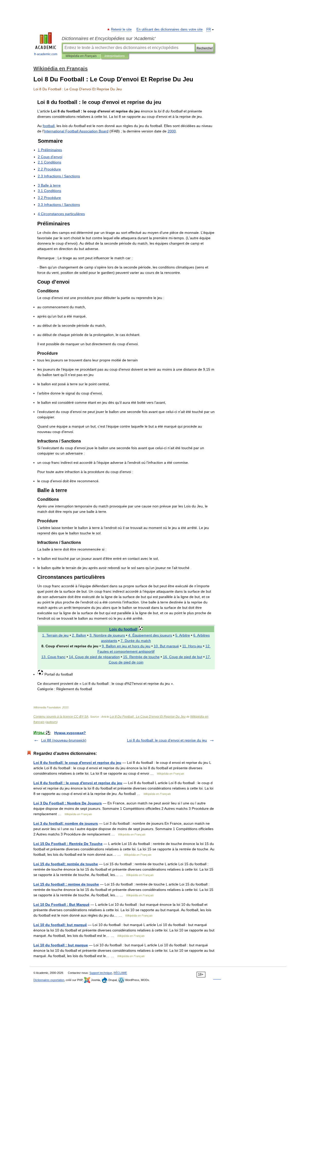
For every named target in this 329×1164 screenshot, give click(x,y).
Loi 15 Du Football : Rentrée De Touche (68, 844)
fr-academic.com (45, 54)
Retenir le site (122, 29)
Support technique (100, 972)
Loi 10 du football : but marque (60, 945)
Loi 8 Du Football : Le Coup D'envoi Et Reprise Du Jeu (148, 716)
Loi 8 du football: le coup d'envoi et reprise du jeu (167, 740)
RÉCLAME (120, 972)
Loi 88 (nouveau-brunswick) (63, 740)
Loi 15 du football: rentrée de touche (65, 864)
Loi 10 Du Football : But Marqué (61, 904)
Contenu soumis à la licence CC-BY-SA (60, 716)
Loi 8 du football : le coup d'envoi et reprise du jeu (77, 783)
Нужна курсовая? (70, 733)
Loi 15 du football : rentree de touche (66, 884)
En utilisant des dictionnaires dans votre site (169, 29)
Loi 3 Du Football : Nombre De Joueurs (67, 803)
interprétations (115, 56)
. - (192, 646)
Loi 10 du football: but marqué (60, 925)
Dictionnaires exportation (48, 980)
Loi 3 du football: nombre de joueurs (65, 823)
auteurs (51, 722)
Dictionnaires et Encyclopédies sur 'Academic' (109, 38)
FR (208, 29)
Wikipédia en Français (81, 56)
